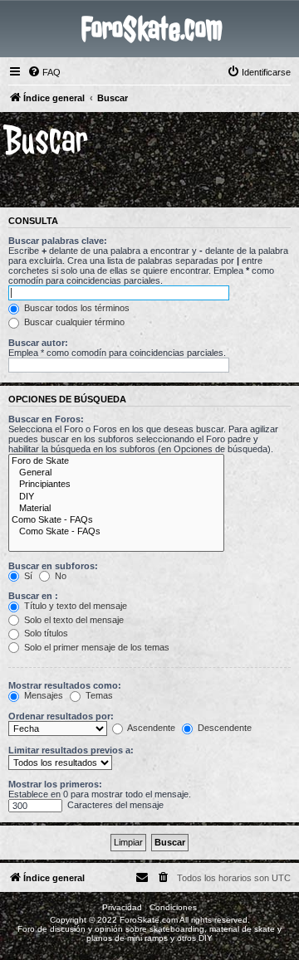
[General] (116, 473)
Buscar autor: (38, 343)
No (59, 576)
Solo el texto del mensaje (73, 620)
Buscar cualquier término (73, 322)
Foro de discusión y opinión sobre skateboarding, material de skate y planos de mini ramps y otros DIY (149, 933)
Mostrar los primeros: (55, 784)
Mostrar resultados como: (64, 685)
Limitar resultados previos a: (71, 750)
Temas (98, 695)
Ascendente (150, 728)
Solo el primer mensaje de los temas (95, 647)
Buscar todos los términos (76, 308)
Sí (27, 576)
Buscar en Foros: (46, 419)
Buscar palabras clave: (57, 241)
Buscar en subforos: (53, 566)
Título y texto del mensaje (74, 606)
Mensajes (42, 695)
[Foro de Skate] (116, 461)
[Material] (116, 508)
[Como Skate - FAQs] (116, 520)
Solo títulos (45, 633)
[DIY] (116, 497)
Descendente (223, 728)
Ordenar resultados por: (61, 716)
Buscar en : (33, 596)
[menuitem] (44, 72)
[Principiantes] (116, 484)
